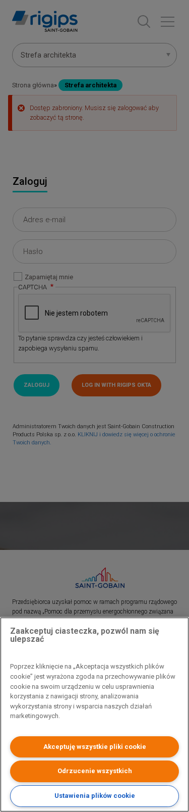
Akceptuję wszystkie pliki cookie (94, 746)
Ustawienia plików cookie (94, 795)
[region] (94, 714)
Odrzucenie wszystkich (94, 771)
